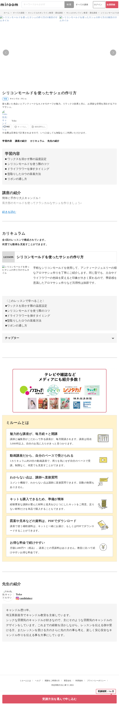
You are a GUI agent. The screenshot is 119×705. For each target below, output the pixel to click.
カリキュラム (37, 141)
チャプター (12, 337)
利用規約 (79, 681)
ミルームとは (25, 681)
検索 (69, 4)
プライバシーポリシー (96, 681)
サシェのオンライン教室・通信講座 (81, 13)
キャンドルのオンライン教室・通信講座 (45, 13)
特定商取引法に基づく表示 (62, 685)
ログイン (98, 4)
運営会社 (67, 681)
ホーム (7, 13)
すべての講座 (82, 4)
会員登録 (111, 4)
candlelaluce (26, 598)
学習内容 (7, 141)
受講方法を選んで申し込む (59, 699)
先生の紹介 (53, 141)
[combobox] (48, 4)
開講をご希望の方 (52, 681)
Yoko (14, 121)
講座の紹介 (21, 141)
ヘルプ (38, 681)
